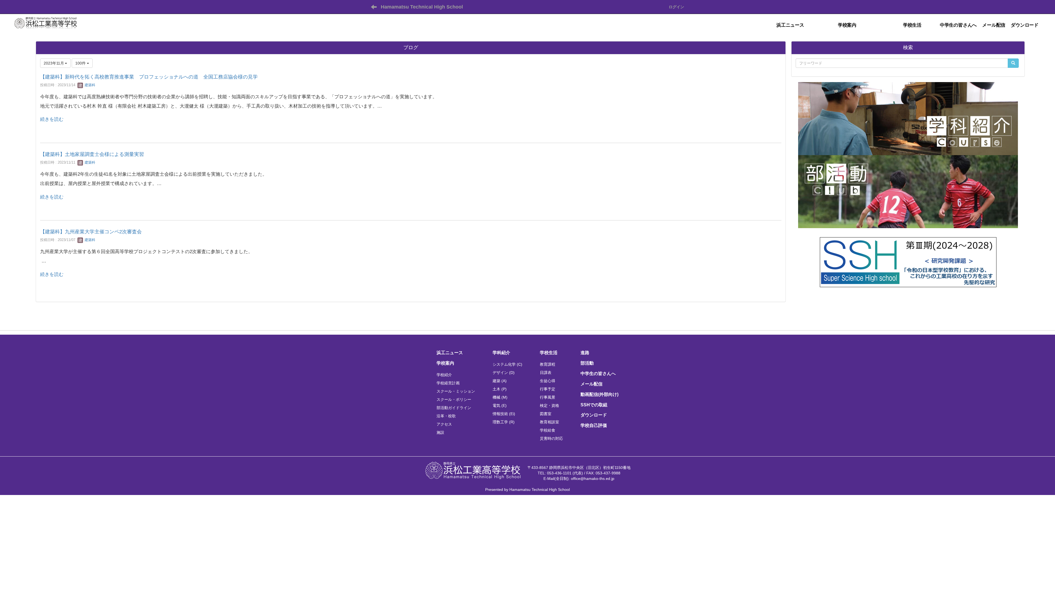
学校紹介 (444, 375)
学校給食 (547, 430)
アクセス (444, 424)
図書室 (545, 414)
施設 (440, 432)
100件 (81, 63)
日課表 (545, 372)
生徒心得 (547, 381)
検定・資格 (549, 405)
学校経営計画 (448, 383)
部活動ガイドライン (454, 407)
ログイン (676, 7)
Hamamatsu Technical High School (422, 7)
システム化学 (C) (507, 364)
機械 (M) (500, 397)
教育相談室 (549, 422)
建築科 (89, 85)
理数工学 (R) (504, 422)
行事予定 (547, 389)
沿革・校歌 (446, 416)
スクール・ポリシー (454, 399)
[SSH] (908, 261)
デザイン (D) (504, 372)
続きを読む (51, 119)
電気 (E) (500, 405)
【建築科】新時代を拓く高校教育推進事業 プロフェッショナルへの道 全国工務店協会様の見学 (149, 77)
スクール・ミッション (456, 391)
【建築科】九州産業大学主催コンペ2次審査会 (91, 231)
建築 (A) (500, 381)
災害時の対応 (551, 438)
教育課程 (547, 364)
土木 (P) (500, 389)
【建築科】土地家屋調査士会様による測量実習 (92, 154)
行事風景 (547, 397)
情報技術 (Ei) (504, 414)
